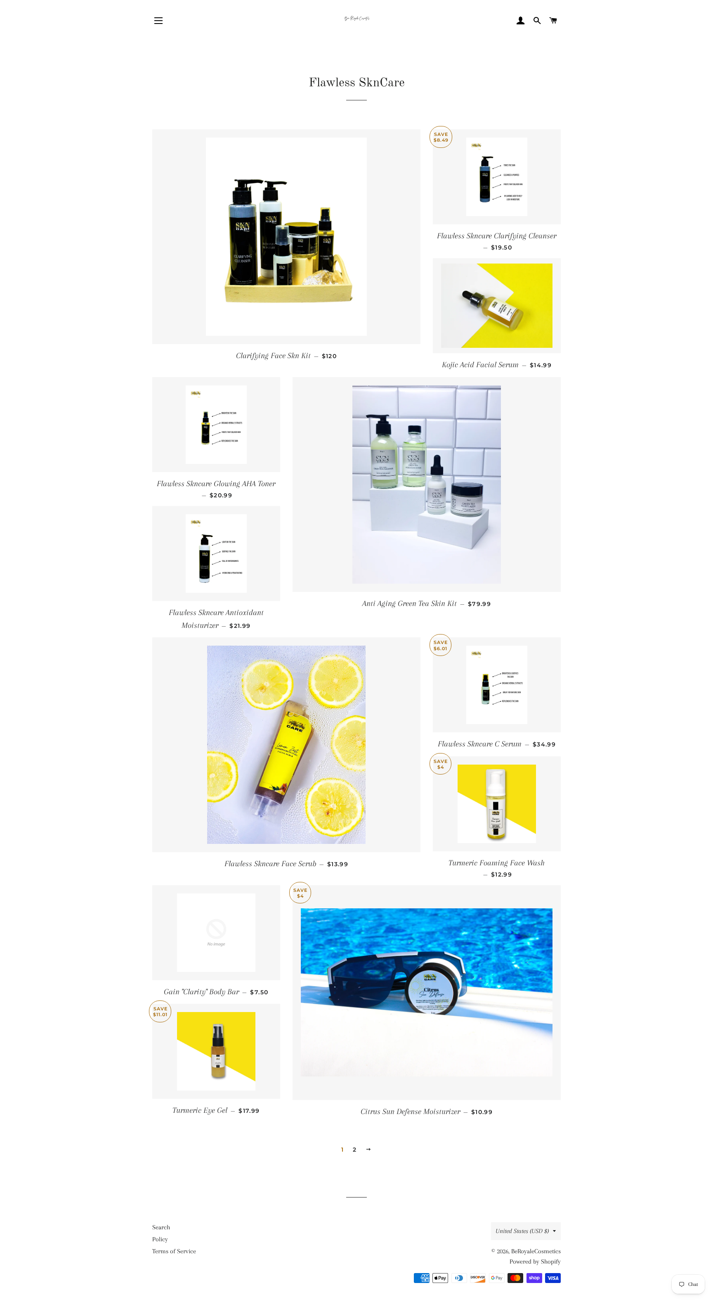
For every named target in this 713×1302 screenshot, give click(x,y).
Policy (160, 1239)
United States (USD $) (522, 1231)
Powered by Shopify (535, 1261)
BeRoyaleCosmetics (536, 1251)
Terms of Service (174, 1251)
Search (161, 1227)
